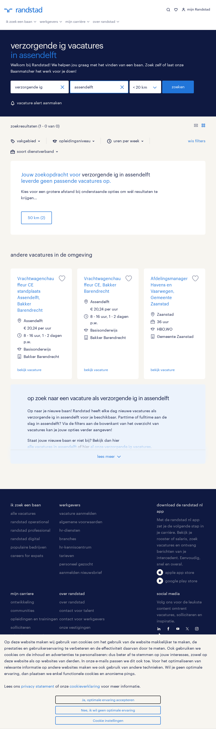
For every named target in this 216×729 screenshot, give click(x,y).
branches (67, 538)
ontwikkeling (22, 602)
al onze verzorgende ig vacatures (120, 446)
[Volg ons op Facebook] (169, 628)
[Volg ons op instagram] (198, 628)
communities (22, 610)
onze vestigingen (74, 627)
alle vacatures (23, 513)
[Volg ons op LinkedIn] (160, 628)
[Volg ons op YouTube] (179, 628)
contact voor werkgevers (82, 619)
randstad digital (25, 538)
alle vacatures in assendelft (52, 446)
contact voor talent (76, 610)
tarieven (66, 555)
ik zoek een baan (19, 21)
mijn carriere (22, 593)
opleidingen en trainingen (34, 619)
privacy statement (37, 686)
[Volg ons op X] (188, 628)
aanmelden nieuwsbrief (80, 572)
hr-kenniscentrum (75, 547)
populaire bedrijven (28, 547)
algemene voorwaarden (80, 521)
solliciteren (21, 627)
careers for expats (27, 555)
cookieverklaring (85, 686)
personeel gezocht (76, 564)
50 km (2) (36, 217)
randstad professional (30, 530)
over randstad (104, 21)
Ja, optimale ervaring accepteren (108, 700)
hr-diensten (69, 530)
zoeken (178, 86)
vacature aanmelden (77, 513)
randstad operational (30, 521)
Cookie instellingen (108, 720)
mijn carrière (75, 21)
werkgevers (49, 21)
